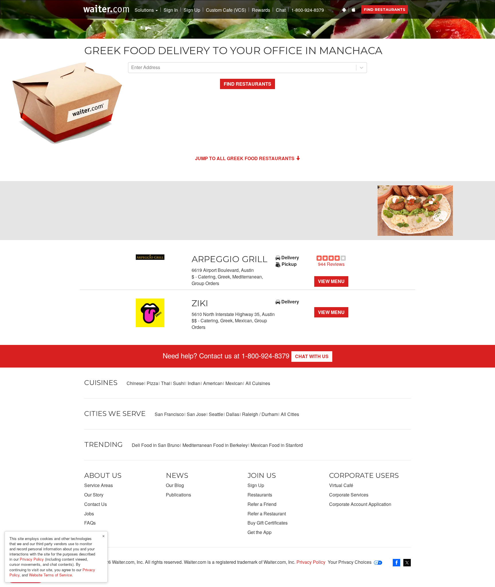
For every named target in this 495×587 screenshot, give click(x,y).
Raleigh (250, 414)
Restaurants (259, 494)
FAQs (90, 522)
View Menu (331, 281)
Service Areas (98, 485)
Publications (178, 494)
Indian (194, 383)
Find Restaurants (384, 9)
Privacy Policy (310, 562)
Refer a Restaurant (266, 513)
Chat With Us (312, 356)
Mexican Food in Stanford (277, 445)
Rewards (261, 10)
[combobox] (131, 67)
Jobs (89, 513)
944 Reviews (331, 264)
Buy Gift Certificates (267, 522)
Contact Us (95, 504)
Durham (270, 414)
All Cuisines (257, 383)
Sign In (171, 10)
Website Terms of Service (50, 575)
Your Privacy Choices (350, 562)
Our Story (93, 494)
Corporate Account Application (360, 504)
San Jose (196, 414)
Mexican (234, 383)
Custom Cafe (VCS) (226, 10)
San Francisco (169, 414)
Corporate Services (348, 494)
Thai (165, 383)
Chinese (135, 383)
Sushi (179, 383)
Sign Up (192, 10)
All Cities (290, 414)
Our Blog (175, 485)
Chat (281, 10)
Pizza (152, 383)
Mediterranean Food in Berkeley (215, 445)
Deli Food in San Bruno (156, 445)
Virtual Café (341, 485)
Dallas (232, 414)
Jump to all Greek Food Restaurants (244, 158)
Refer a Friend (261, 504)
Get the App (259, 532)
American (213, 383)
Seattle (216, 414)
